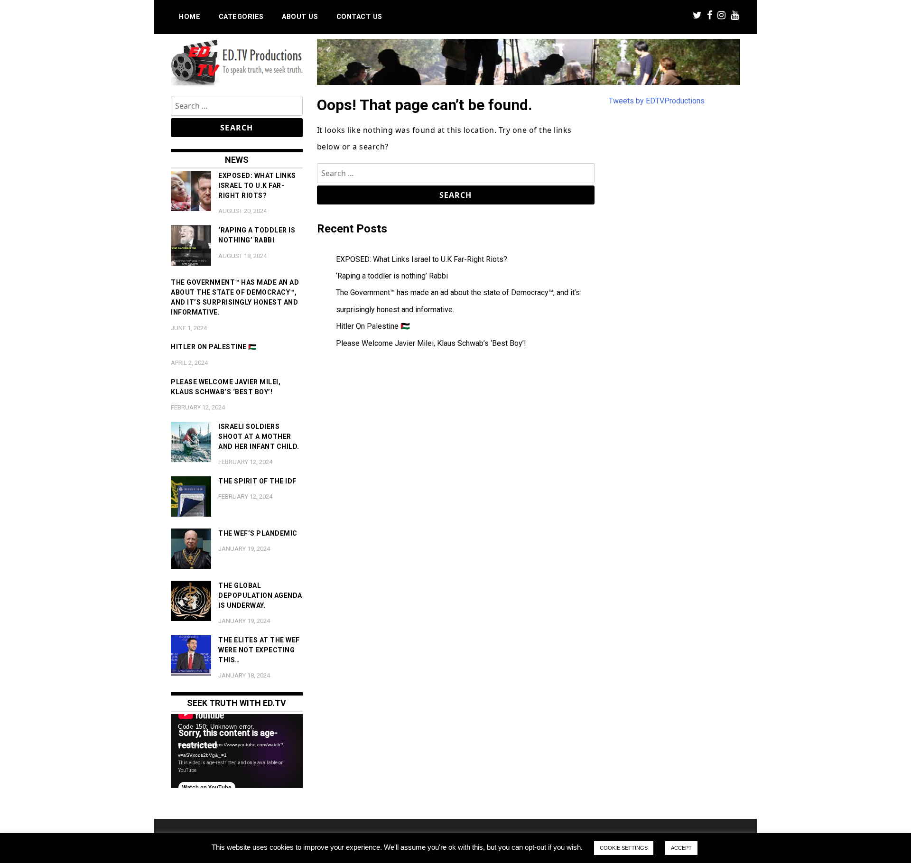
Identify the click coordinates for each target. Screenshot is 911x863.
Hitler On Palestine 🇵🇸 (373, 326)
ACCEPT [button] (681, 848)
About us (300, 17)
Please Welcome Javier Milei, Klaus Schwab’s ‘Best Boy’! (431, 343)
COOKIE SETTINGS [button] (624, 848)
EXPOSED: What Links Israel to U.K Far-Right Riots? (421, 259)
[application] (237, 751)
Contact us (359, 17)
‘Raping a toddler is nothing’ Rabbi (392, 275)
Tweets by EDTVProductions (657, 100)
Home (189, 17)
